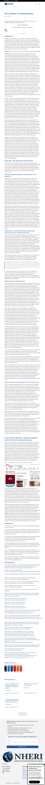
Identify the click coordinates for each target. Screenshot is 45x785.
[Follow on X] (5, 764)
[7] (10, 428)
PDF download (22, 33)
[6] (27, 397)
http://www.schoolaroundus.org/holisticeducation (15, 600)
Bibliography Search (27, 770)
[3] (30, 110)
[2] (12, 55)
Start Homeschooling (27, 778)
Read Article (8, 690)
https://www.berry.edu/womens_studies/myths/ (15, 607)
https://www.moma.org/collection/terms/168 (30, 574)
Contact (24, 771)
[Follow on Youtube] (6, 764)
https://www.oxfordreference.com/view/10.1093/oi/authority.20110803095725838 (22, 571)
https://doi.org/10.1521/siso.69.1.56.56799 (24, 567)
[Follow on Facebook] (3, 764)
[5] (14, 318)
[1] (30, 53)
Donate (24, 772)
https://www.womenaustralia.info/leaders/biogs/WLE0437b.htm (18, 642)
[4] (10, 181)
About (23, 768)
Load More (23, 714)
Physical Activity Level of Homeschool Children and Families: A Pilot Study (12, 701)
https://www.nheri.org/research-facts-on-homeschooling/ (17, 629)
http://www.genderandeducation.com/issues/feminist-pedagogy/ (19, 583)
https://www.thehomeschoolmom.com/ (13, 650)
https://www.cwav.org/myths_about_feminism (14, 603)
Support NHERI (34, 782)
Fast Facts (24, 774)
